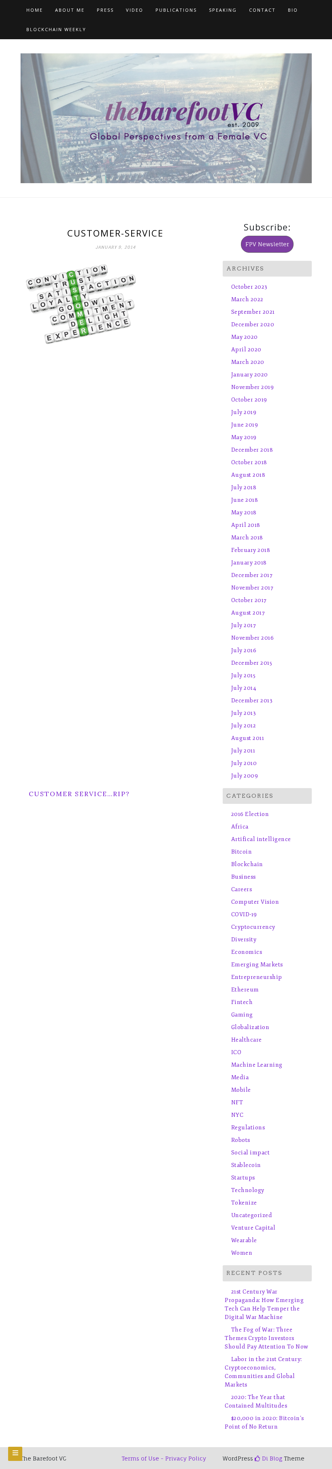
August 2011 (247, 738)
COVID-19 (244, 914)
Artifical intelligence (261, 839)
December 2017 (251, 575)
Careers (241, 889)
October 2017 (249, 600)
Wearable (244, 1240)
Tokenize (244, 1202)
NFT (237, 1102)
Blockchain (247, 864)
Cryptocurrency (253, 927)
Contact (262, 10)
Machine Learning (257, 1064)
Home (34, 10)
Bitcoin (241, 851)
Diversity (243, 939)
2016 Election (250, 814)
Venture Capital (253, 1227)
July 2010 (244, 763)
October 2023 (249, 286)
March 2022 (247, 299)
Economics (246, 952)
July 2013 (243, 713)
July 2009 (244, 775)
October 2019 (249, 399)
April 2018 (245, 525)
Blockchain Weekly (56, 29)
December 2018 (252, 449)
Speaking (223, 10)
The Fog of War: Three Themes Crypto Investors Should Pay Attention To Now (267, 1338)
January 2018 (249, 562)
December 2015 (251, 662)
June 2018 (244, 500)
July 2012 (243, 725)
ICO (236, 1052)
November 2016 (252, 637)
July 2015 (243, 675)
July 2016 (243, 650)
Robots (240, 1140)
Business (243, 876)
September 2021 (253, 312)
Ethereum (245, 989)
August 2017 (248, 612)
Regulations (248, 1127)
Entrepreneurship (256, 977)
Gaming (242, 1014)
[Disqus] (115, 455)
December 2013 (251, 700)
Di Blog (271, 1458)
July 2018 (243, 487)
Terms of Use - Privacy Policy (163, 1458)
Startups (243, 1177)
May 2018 (244, 512)
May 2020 (244, 337)
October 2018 (249, 462)
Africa (240, 826)
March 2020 (247, 362)
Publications (176, 10)
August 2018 (248, 474)
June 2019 (244, 424)
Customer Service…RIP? (79, 794)
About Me (70, 10)
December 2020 (252, 324)
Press (105, 10)
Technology (247, 1190)
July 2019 (243, 412)
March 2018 (247, 537)
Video (134, 10)
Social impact (250, 1152)
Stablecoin (246, 1165)
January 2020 (249, 374)
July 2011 (243, 750)
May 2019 (244, 437)
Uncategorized (251, 1215)
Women (241, 1252)
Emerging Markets (257, 964)
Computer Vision (255, 901)
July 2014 (243, 688)
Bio (293, 10)
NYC (237, 1115)
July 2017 (243, 625)
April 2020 (246, 349)
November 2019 (252, 387)
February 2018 (250, 550)
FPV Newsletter (267, 244)
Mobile (241, 1089)
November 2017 (252, 587)
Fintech (242, 1002)
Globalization (250, 1027)
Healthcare (246, 1039)
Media (240, 1077)
